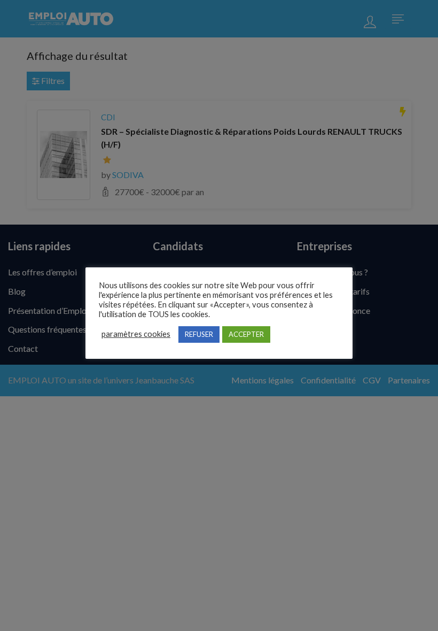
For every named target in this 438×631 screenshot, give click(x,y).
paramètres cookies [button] (135, 333)
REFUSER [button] (199, 334)
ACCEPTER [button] (246, 334)
